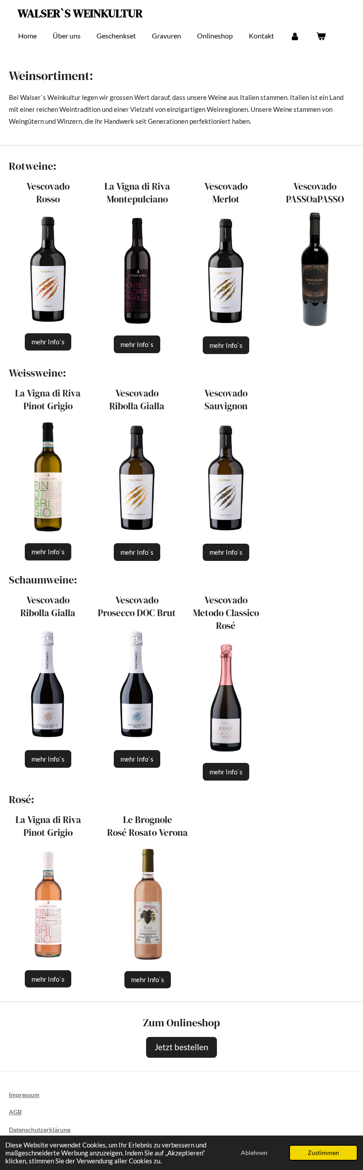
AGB (15, 1112)
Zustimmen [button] (323, 1152)
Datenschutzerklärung (39, 1129)
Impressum (24, 1094)
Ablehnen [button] (254, 1152)
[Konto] (294, 36)
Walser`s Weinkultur (80, 13)
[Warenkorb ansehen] (320, 36)
